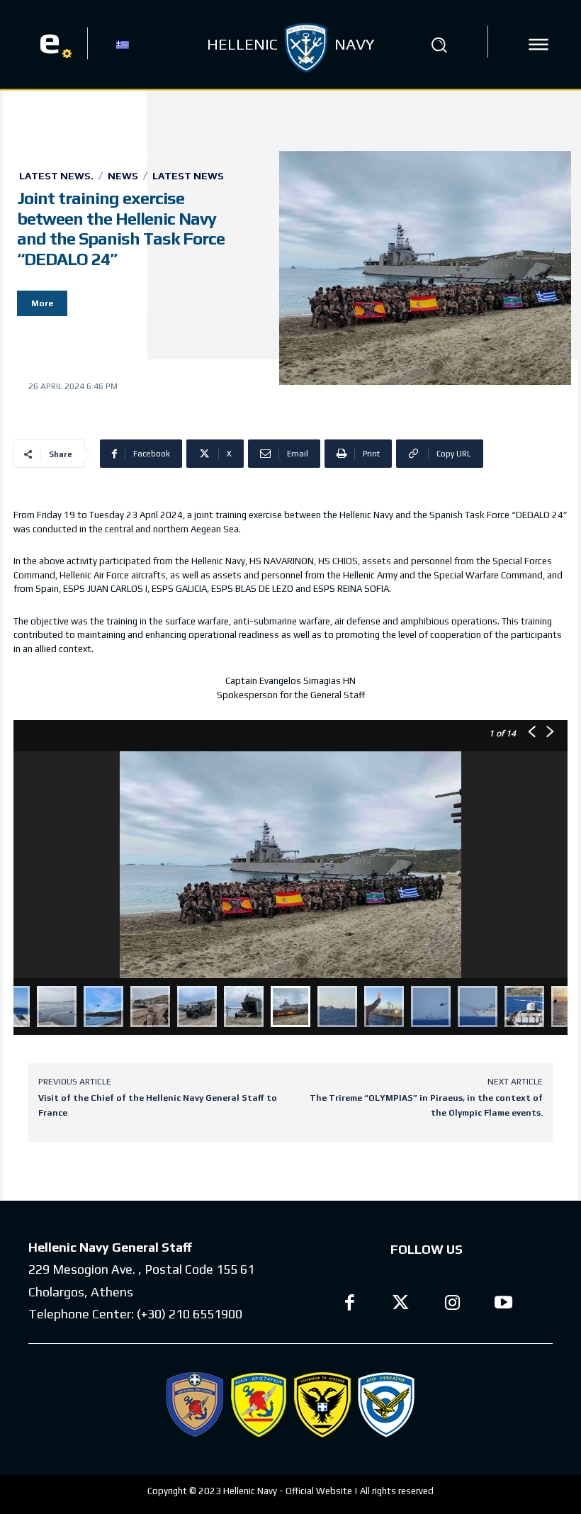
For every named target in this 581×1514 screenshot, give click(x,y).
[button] (438, 44)
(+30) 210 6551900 (189, 1313)
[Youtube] (504, 1304)
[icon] (538, 44)
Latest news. (56, 176)
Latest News (188, 176)
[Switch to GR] (122, 44)
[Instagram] (452, 1304)
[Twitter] (401, 1304)
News (123, 176)
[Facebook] (349, 1304)
